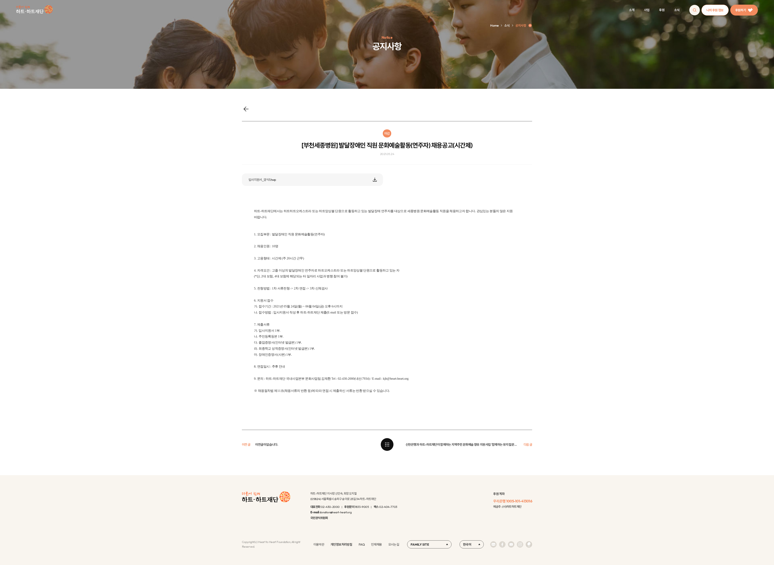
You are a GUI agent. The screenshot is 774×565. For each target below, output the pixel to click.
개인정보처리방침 (341, 544)
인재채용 (376, 544)
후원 (662, 10)
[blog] (493, 544)
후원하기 (740, 10)
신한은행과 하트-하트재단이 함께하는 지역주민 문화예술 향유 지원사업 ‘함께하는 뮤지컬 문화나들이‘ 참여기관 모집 (462, 444)
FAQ (362, 544)
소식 (677, 10)
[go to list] (387, 444)
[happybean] (529, 544)
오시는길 (393, 544)
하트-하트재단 (34, 10)
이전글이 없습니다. (266, 444)
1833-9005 (362, 507)
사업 (646, 10)
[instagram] (520, 544)
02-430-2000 (330, 507)
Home (494, 25)
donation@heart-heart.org (335, 512)
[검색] (694, 10)
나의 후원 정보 (715, 10)
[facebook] (502, 544)
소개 (632, 10)
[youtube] (511, 544)
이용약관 (318, 544)
